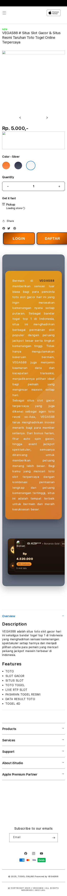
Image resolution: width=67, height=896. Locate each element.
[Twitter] (9, 229)
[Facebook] (4, 229)
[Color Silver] (30, 165)
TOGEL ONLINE (26, 876)
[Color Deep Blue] (18, 165)
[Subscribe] (54, 837)
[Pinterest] (15, 229)
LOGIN (19, 238)
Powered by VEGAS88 (47, 876)
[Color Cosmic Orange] (6, 165)
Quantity (8, 177)
